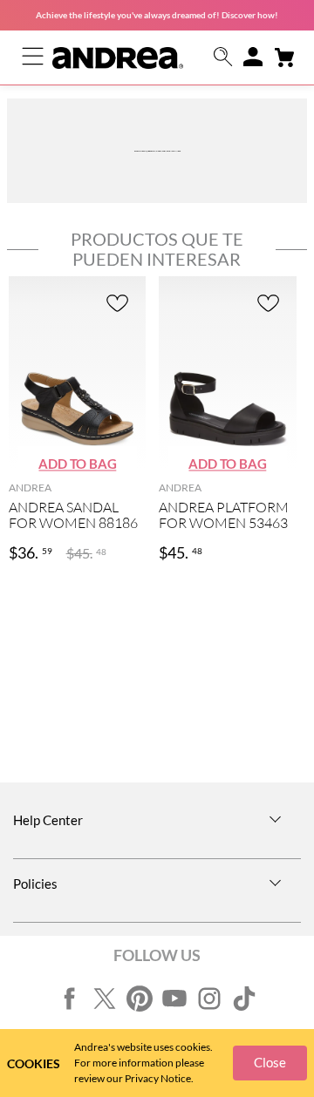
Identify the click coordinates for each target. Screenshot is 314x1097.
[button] (223, 58)
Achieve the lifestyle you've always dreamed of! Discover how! (157, 15)
